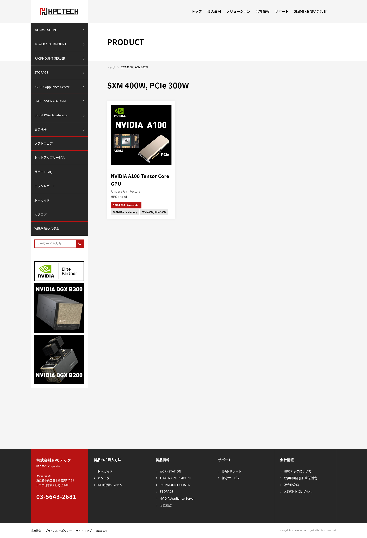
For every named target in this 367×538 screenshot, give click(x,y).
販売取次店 (291, 484)
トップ (197, 11)
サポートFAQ (43, 171)
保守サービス (231, 478)
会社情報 (263, 11)
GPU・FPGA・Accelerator (51, 115)
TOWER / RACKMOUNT (50, 44)
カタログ (40, 214)
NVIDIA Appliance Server (51, 86)
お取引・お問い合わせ (310, 11)
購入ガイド (42, 200)
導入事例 (214, 11)
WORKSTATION (45, 30)
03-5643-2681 (56, 496)
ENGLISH (101, 530)
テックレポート (45, 186)
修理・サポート (232, 471)
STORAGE (41, 72)
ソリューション (238, 11)
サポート (282, 11)
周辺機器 (40, 129)
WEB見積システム (46, 228)
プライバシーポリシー (58, 530)
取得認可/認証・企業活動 (300, 478)
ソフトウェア (43, 143)
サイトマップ (84, 530)
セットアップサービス (49, 157)
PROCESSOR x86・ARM (50, 101)
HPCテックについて (297, 471)
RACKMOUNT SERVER (49, 58)
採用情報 (36, 530)
